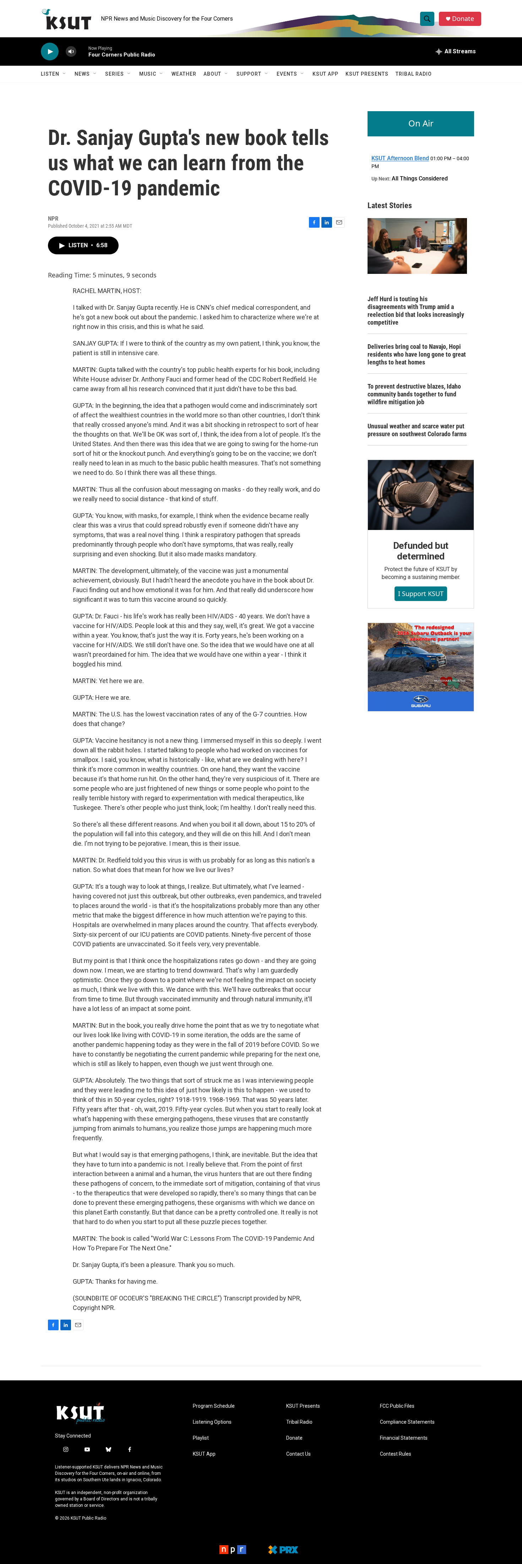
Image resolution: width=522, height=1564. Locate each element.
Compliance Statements (407, 1422)
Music (147, 74)
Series (114, 74)
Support (248, 74)
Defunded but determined (421, 551)
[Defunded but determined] (421, 495)
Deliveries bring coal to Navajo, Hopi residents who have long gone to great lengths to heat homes (417, 354)
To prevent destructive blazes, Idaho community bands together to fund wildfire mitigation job (414, 394)
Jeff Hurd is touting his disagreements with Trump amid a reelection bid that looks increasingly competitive (416, 310)
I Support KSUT (421, 593)
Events (287, 74)
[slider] (82, 51)
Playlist (201, 1438)
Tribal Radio (414, 74)
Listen (50, 74)
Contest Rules (395, 1454)
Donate (463, 18)
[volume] (71, 52)
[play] (49, 52)
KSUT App (325, 74)
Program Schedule (214, 1406)
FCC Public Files (397, 1406)
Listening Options (212, 1422)
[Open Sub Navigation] (64, 74)
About (212, 74)
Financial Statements (404, 1438)
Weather (184, 74)
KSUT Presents (367, 74)
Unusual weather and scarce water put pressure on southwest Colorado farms (417, 430)
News (82, 74)
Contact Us (298, 1454)
